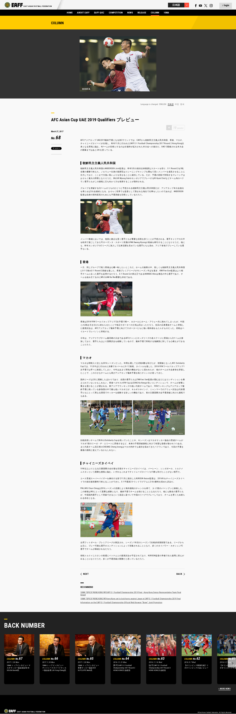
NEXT (86, 574)
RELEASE (142, 12)
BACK (179, 574)
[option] (17, 659)
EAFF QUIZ (99, 12)
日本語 (171, 104)
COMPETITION (116, 12)
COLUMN (155, 12)
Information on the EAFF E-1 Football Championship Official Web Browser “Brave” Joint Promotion (121, 602)
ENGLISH (162, 104)
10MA (166, 12)
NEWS (130, 12)
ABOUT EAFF (83, 12)
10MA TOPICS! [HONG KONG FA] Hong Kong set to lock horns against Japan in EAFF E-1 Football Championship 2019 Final (130, 599)
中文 (177, 104)
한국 (182, 104)
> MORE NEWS (225, 689)
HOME (70, 12)
